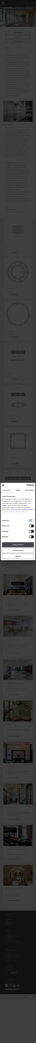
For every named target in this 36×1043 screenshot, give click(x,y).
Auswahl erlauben (18, 550)
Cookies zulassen (18, 544)
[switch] (31, 525)
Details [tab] (18, 490)
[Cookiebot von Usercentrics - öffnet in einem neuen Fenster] (26, 485)
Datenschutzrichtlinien (20, 509)
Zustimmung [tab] (6, 490)
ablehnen (18, 556)
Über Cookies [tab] (29, 490)
